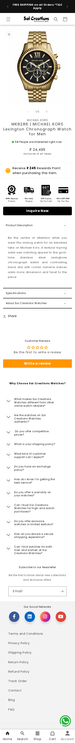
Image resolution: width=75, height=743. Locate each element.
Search (22, 739)
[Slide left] (28, 111)
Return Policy (18, 662)
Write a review (37, 363)
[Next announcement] (67, 6)
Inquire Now (37, 210)
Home (7, 739)
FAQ (11, 709)
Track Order (17, 681)
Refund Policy (19, 671)
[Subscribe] (61, 591)
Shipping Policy (20, 652)
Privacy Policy (19, 643)
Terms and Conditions (25, 634)
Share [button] (12, 316)
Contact (14, 690)
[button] (8, 19)
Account (67, 739)
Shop (37, 739)
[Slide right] (46, 111)
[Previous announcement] (7, 6)
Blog (11, 700)
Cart (52, 739)
